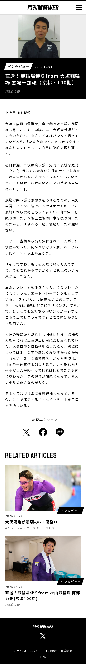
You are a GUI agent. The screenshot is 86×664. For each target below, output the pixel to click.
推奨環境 (66, 650)
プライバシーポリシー (28, 650)
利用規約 (51, 650)
